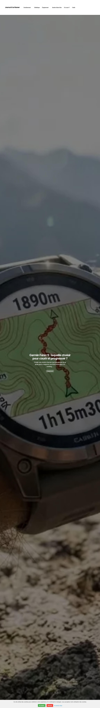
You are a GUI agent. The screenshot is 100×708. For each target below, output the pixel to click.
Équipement (50, 371)
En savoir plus (58, 705)
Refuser (50, 705)
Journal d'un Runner (12, 7)
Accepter (41, 705)
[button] (93, 7)
